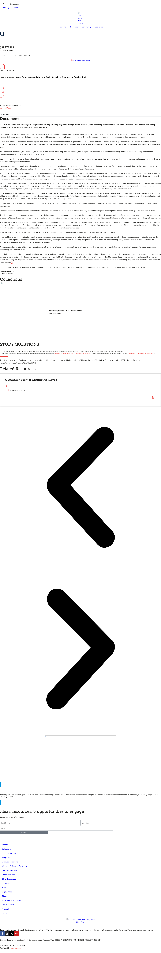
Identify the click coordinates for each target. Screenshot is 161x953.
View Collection (55, 313)
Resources (74, 26)
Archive (5, 844)
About (4, 896)
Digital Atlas (7, 891)
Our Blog (5, 7)
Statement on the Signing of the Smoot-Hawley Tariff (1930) (73, 354)
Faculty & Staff (8, 904)
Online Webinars (8, 874)
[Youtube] (16, 933)
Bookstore (99, 26)
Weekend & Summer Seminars (14, 866)
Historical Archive (9, 853)
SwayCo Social (16, 948)
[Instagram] (7, 933)
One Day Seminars (9, 870)
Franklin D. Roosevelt (81, 60)
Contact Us (17, 7)
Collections (6, 849)
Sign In (4, 913)
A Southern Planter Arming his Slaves (31, 379)
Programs (62, 26)
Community (86, 26)
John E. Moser (5, 107)
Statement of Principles (11, 900)
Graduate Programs (10, 861)
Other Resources (9, 879)
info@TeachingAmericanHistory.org (116, 940)
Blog (4, 887)
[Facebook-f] (2, 933)
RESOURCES (7, 47)
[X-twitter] (11, 933)
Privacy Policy (7, 909)
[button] (5, 88)
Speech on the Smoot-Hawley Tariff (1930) (140, 354)
